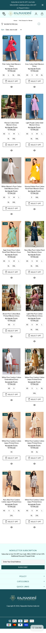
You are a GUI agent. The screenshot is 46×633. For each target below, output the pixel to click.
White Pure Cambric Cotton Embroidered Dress (11, 378)
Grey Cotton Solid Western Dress (34, 65)
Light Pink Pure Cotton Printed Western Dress (34, 315)
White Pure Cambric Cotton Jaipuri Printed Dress (11, 442)
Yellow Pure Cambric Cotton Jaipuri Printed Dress (34, 378)
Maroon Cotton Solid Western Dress (11, 124)
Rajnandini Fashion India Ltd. (20, 14)
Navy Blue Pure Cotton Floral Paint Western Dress (34, 251)
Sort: (3, 30)
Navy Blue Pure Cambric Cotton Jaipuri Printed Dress (11, 501)
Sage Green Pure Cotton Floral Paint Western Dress (11, 251)
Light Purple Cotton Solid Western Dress (34, 124)
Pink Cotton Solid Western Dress (11, 65)
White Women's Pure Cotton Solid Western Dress (11, 187)
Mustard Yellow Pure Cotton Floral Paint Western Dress (34, 187)
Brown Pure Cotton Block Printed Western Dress (11, 315)
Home (15, 20)
